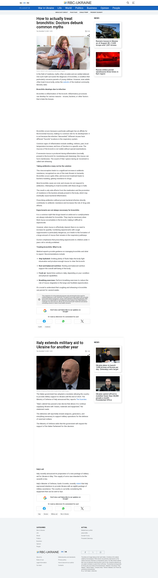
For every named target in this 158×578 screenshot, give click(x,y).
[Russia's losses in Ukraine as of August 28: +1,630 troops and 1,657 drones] (108, 31)
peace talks (73, 12)
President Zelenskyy (96, 12)
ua (21, 3)
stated (78, 484)
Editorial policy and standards (66, 557)
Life (60, 8)
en (24, 3)
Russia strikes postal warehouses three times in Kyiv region (107, 72)
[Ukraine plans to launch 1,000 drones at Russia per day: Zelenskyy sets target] (108, 355)
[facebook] (85, 552)
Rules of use (40, 560)
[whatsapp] (100, 552)
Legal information (41, 562)
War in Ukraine (46, 8)
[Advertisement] (63, 115)
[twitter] (93, 552)
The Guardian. (81, 399)
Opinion (105, 8)
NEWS (96, 18)
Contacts (61, 565)
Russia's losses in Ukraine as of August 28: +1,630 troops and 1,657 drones (107, 43)
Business (92, 8)
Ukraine (46, 514)
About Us (39, 557)
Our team (39, 565)
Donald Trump (84, 12)
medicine (47, 327)
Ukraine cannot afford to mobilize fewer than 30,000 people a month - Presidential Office (107, 397)
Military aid (54, 514)
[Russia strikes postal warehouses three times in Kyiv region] (108, 59)
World (68, 8)
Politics (79, 8)
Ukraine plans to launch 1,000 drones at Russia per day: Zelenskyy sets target (107, 367)
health (40, 327)
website (66, 82)
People (116, 8)
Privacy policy (62, 560)
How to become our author (66, 562)
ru (28, 3)
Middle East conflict (62, 12)
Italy (39, 514)
